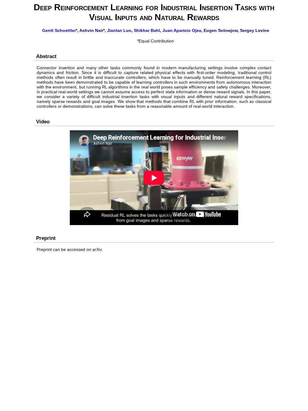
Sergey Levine (254, 30)
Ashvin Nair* (92, 30)
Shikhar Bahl (147, 30)
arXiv (97, 249)
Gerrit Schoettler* (59, 30)
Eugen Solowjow (221, 30)
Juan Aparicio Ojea (181, 30)
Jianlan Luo (119, 30)
